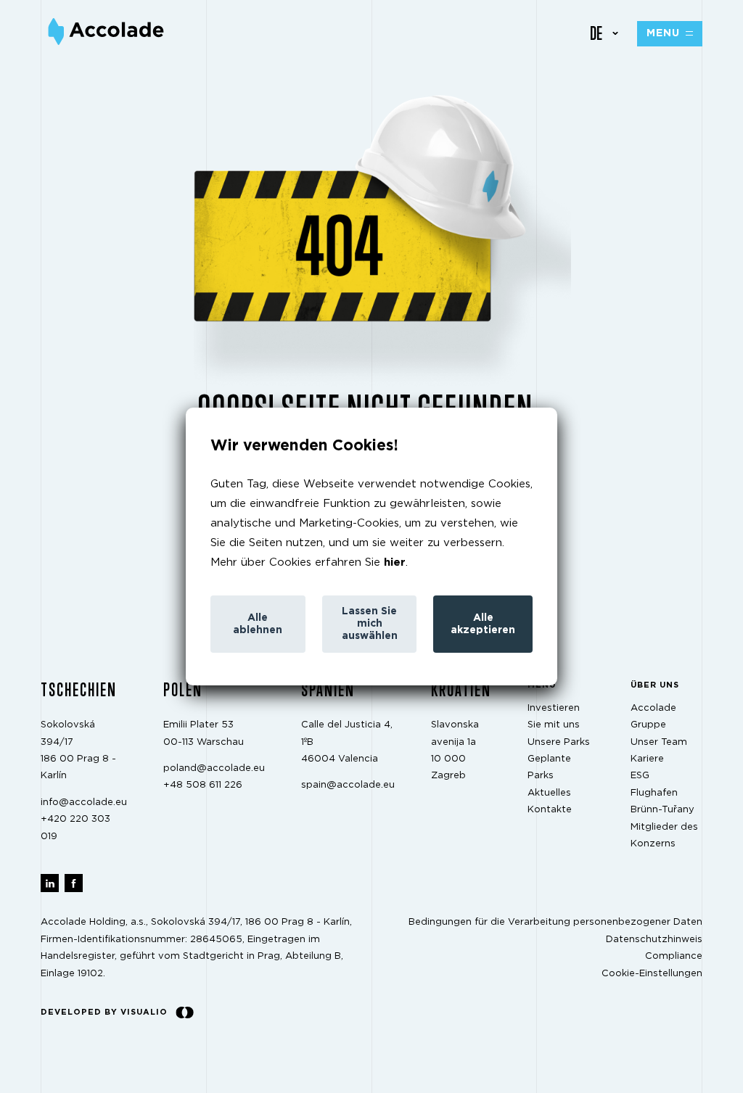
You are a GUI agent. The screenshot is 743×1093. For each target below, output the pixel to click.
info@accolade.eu (84, 802)
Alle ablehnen (257, 624)
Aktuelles (549, 793)
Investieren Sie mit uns (554, 717)
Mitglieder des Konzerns (664, 835)
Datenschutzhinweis (654, 939)
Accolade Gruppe (653, 717)
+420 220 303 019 (75, 827)
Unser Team (659, 742)
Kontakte (550, 809)
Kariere (647, 759)
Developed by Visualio (104, 1012)
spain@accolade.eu (348, 786)
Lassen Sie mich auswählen (370, 623)
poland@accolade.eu (214, 768)
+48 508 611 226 (202, 786)
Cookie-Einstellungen (652, 973)
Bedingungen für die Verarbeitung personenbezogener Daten (555, 923)
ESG (640, 776)
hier (395, 562)
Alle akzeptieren (483, 624)
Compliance (673, 956)
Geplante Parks (549, 767)
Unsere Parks (559, 742)
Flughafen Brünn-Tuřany (662, 801)
